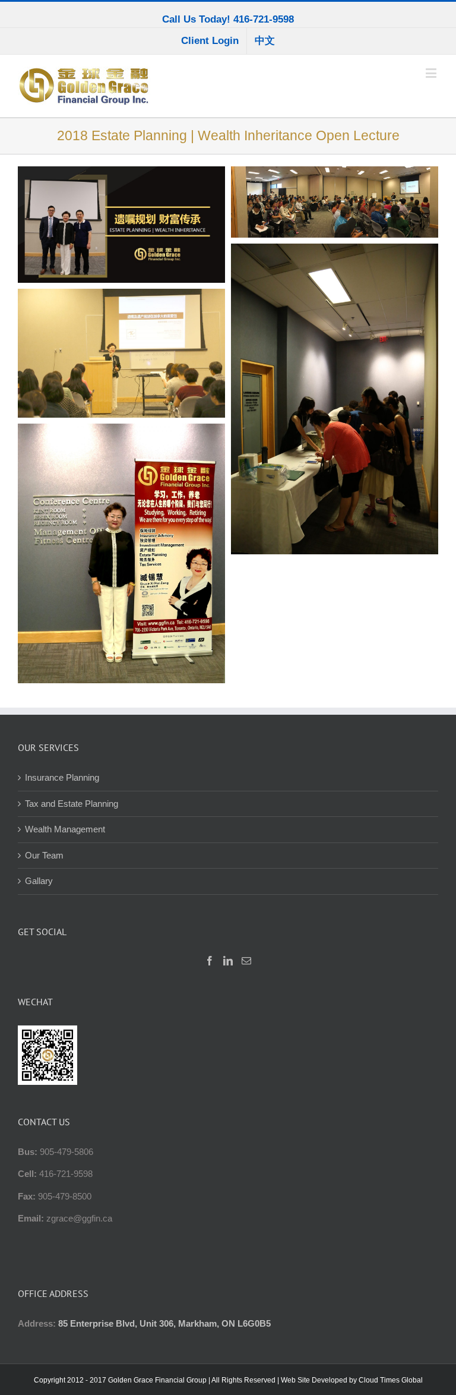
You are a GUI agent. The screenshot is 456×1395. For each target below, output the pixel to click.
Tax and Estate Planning (71, 804)
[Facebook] (209, 960)
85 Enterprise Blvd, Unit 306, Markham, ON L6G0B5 (164, 1323)
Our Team (44, 855)
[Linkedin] (228, 960)
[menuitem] (209, 41)
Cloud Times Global (391, 1380)
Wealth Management (65, 829)
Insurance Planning (62, 777)
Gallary (39, 881)
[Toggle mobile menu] (432, 73)
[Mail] (246, 960)
